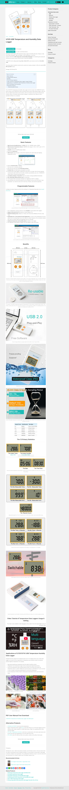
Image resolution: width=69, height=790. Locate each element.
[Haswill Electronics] (10, 2)
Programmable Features (12, 77)
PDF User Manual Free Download (14, 84)
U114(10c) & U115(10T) (12, 726)
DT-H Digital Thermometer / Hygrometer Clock (20, 761)
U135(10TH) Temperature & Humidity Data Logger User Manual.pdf (19, 718)
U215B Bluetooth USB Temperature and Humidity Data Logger (21, 777)
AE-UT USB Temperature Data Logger (16, 778)
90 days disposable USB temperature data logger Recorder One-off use (23, 780)
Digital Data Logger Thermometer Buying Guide (20, 764)
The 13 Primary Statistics (12, 80)
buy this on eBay (10, 48)
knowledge (50, 52)
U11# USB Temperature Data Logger (15, 774)
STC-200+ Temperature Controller (15, 732)
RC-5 (23, 727)
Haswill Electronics (45, 787)
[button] (34, 74)
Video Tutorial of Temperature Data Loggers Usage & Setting (19, 81)
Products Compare (52, 54)
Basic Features (10, 75)
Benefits (8, 78)
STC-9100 (10, 735)
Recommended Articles (13, 87)
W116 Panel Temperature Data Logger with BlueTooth (19, 772)
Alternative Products (11, 85)
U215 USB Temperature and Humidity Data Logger (18, 775)
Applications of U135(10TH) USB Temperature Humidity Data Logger (21, 82)
